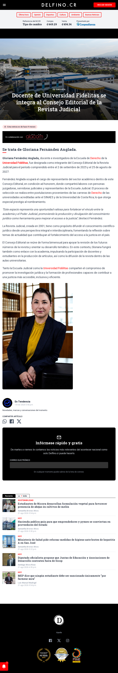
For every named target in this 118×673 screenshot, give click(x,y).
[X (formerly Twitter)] (59, 640)
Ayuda (59, 632)
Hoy (20, 518)
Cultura (63, 15)
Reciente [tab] (9, 496)
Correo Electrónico (20, 460)
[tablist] (59, 496)
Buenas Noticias (92, 15)
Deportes (50, 15)
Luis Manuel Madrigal (27, 583)
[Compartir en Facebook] (11, 421)
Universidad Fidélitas (15, 162)
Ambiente (75, 15)
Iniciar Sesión (104, 5)
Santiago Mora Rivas (27, 565)
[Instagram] (67, 640)
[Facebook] (50, 640)
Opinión (37, 15)
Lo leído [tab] (22, 496)
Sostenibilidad (25, 500)
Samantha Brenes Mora (28, 511)
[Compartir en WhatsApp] (4, 421)
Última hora (24, 15)
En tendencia (59, 89)
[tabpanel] (59, 543)
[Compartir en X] (19, 421)
